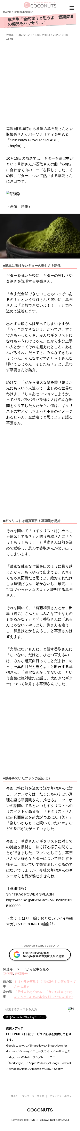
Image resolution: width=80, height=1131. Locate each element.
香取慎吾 (21, 973)
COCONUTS (40, 1110)
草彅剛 (8, 973)
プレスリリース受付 (33, 1096)
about (14, 1096)
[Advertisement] (40, 83)
